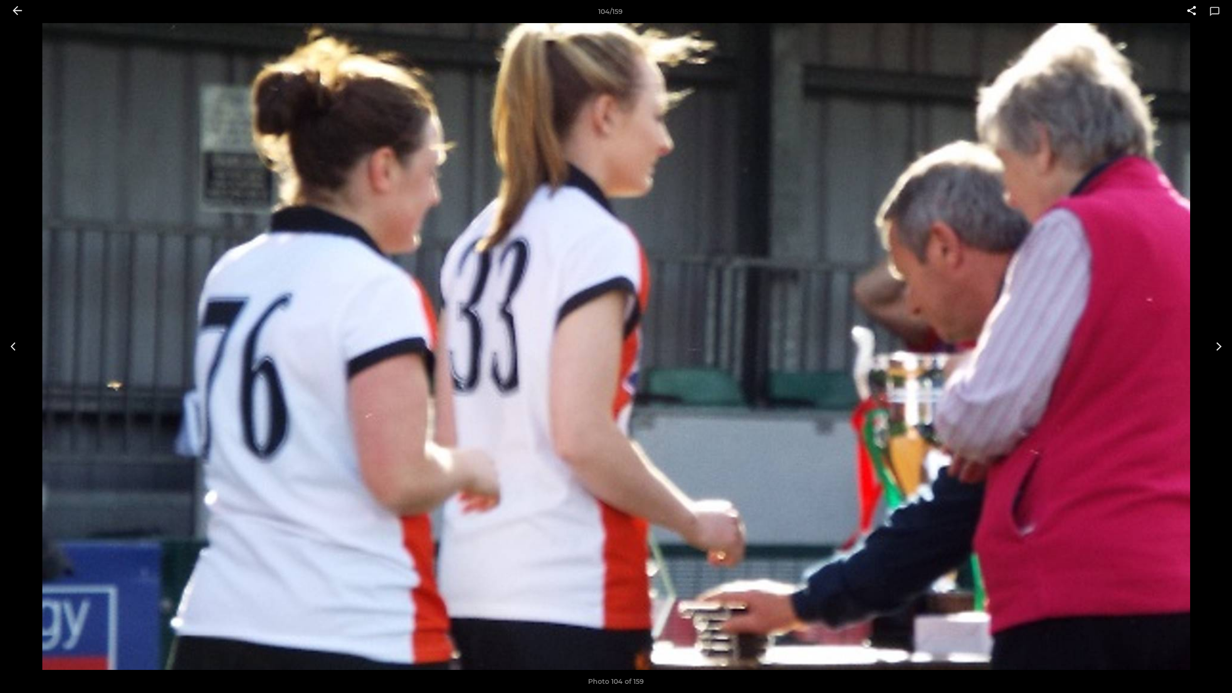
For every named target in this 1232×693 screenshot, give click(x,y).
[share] (1191, 11)
